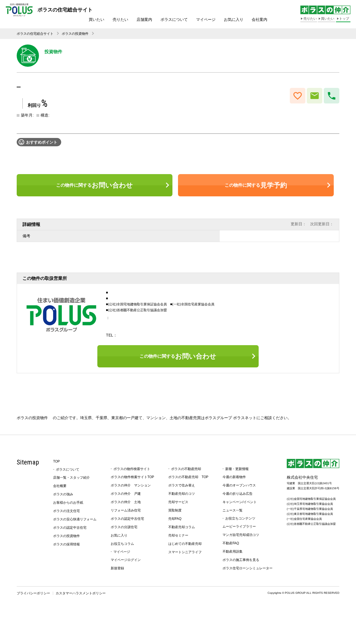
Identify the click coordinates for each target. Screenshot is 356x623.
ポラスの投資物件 (75, 34)
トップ (344, 19)
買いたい (96, 19)
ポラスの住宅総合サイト (35, 34)
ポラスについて (174, 19)
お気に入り (233, 19)
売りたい (120, 19)
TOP (56, 461)
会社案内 (259, 19)
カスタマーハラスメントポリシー (81, 593)
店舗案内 (144, 19)
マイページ (206, 19)
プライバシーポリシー (33, 593)
